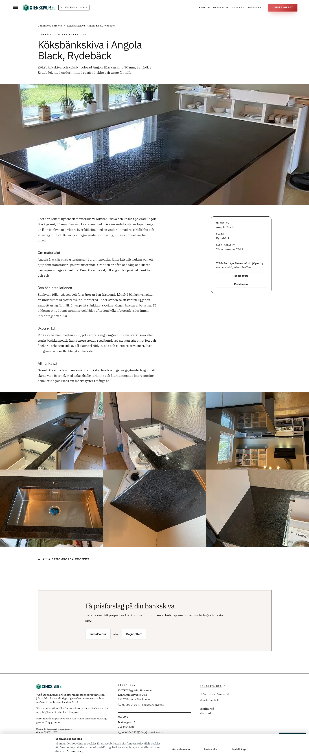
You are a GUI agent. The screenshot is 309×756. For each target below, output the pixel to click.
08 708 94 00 (220, 7)
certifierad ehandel (207, 711)
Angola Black (225, 227)
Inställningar (239, 749)
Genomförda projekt (50, 25)
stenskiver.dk (208, 700)
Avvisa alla (210, 749)
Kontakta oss (241, 284)
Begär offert (241, 275)
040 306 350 (255, 7)
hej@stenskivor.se (153, 704)
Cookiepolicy (75, 751)
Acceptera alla (181, 749)
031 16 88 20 (238, 7)
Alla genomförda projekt (64, 559)
